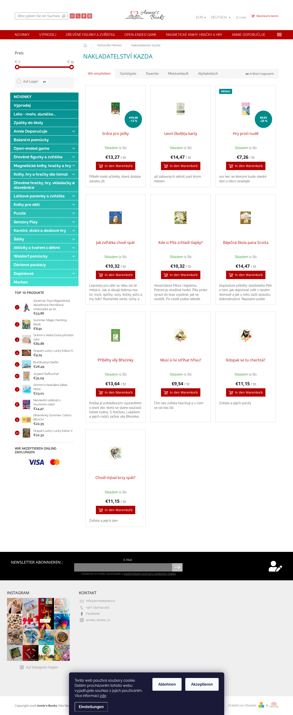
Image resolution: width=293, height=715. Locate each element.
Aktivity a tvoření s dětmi (37, 247)
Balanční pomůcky (31, 139)
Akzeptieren (202, 684)
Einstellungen (91, 707)
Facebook (93, 613)
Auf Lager (34, 81)
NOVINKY (23, 96)
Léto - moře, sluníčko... (35, 114)
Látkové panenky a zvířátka (39, 196)
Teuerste (152, 73)
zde (103, 695)
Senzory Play (26, 222)
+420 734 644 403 (97, 607)
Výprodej (22, 105)
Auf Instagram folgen (42, 667)
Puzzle (20, 213)
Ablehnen (167, 684)
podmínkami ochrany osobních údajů (150, 573)
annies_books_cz (98, 620)
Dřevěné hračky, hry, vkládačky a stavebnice (44, 185)
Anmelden (177, 567)
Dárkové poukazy (30, 264)
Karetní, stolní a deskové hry (40, 230)
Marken (21, 282)
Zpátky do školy (28, 122)
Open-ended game (31, 148)
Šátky (19, 239)
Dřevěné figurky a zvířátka (38, 157)
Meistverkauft (178, 73)
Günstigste (128, 73)
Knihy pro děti (27, 204)
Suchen (64, 16)
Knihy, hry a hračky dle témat (41, 174)
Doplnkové (24, 273)
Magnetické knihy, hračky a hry (42, 165)
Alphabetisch (208, 73)
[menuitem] (22, 34)
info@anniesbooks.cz (100, 601)
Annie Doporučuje (30, 131)
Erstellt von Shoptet (242, 705)
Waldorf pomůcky (30, 256)
